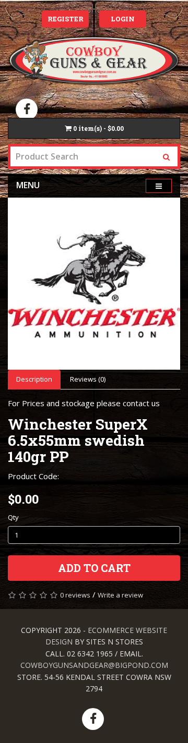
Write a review (120, 595)
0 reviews (75, 595)
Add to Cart (94, 568)
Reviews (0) (87, 379)
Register (66, 18)
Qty (13, 517)
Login (123, 18)
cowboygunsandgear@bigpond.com (94, 665)
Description (34, 379)
